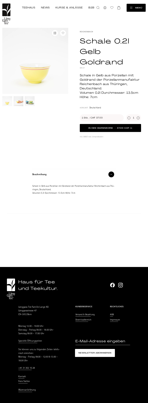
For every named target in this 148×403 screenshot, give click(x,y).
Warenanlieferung (27, 390)
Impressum (115, 320)
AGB (112, 315)
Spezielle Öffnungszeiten (30, 341)
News (45, 7)
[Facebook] (112, 285)
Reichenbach (86, 32)
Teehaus (28, 7)
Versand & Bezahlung (85, 315)
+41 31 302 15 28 (26, 368)
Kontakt (22, 376)
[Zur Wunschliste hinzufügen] (63, 33)
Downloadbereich (83, 320)
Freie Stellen (24, 381)
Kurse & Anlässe (69, 7)
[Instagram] (120, 285)
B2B (91, 7)
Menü (138, 8)
